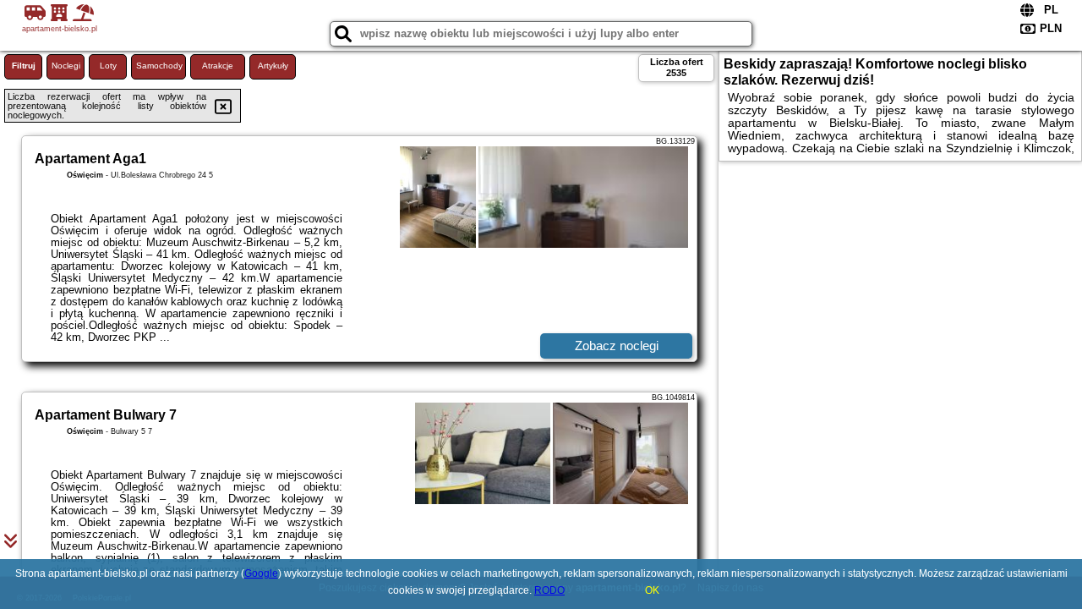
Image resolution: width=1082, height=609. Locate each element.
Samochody (159, 65)
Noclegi (66, 65)
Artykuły (273, 65)
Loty (108, 65)
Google (261, 573)
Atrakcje (217, 65)
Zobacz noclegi (616, 345)
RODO (549, 590)
